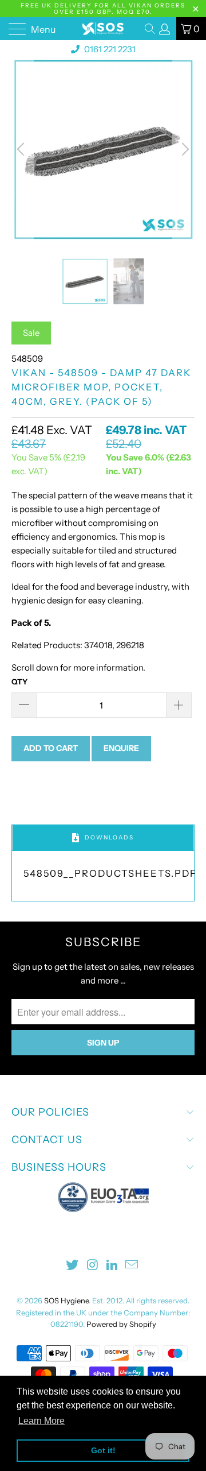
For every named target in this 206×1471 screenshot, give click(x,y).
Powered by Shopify (121, 1324)
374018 (97, 645)
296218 (129, 645)
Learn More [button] (41, 1421)
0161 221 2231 (109, 49)
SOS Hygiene (66, 1300)
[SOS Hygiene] (103, 28)
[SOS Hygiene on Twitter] (72, 1265)
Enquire (121, 748)
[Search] (151, 29)
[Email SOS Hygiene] (132, 1265)
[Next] (183, 149)
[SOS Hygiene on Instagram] (92, 1265)
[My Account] (164, 29)
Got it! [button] (103, 1450)
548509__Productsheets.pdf (110, 873)
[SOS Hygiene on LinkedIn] (112, 1265)
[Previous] (22, 149)
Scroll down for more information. (78, 667)
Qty (19, 681)
